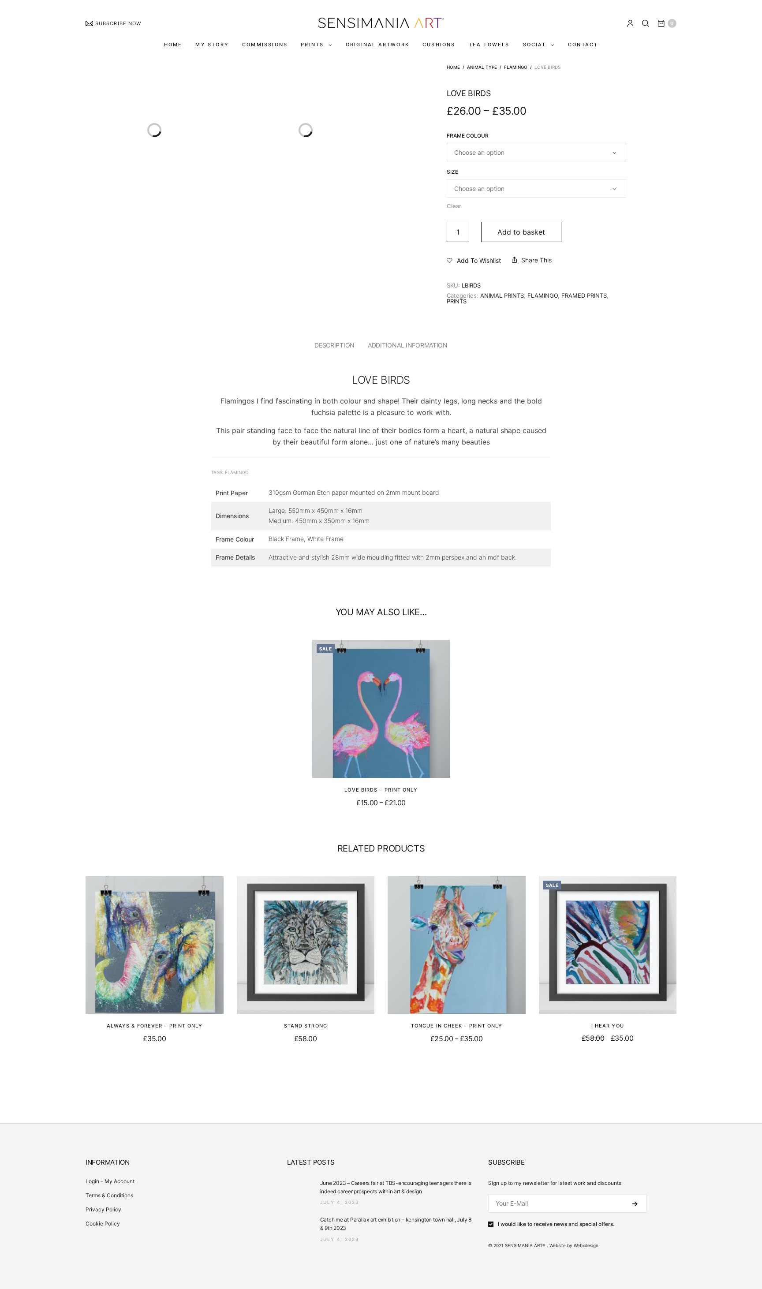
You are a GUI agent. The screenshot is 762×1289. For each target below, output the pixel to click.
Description (334, 345)
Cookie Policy (103, 1223)
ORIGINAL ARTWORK (377, 44)
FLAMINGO (515, 67)
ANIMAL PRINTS (502, 295)
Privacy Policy (103, 1209)
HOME (173, 44)
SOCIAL (534, 44)
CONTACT (583, 44)
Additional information (408, 345)
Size (452, 172)
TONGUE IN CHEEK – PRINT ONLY (456, 1026)
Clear (454, 205)
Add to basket (521, 232)
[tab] (334, 345)
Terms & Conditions (109, 1195)
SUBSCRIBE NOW (118, 23)
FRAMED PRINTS (584, 295)
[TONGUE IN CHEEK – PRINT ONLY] (457, 945)
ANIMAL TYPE (482, 67)
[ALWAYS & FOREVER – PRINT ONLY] (155, 945)
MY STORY (212, 44)
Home (453, 67)
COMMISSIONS (265, 44)
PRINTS (312, 44)
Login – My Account (110, 1181)
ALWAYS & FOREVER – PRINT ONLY (154, 1026)
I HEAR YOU (607, 1026)
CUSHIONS (439, 44)
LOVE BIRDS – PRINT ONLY (380, 790)
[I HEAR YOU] (608, 945)
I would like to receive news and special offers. (556, 1224)
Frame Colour (468, 135)
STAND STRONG (305, 1026)
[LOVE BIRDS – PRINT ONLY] (381, 709)
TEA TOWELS (489, 44)
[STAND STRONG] (306, 945)
